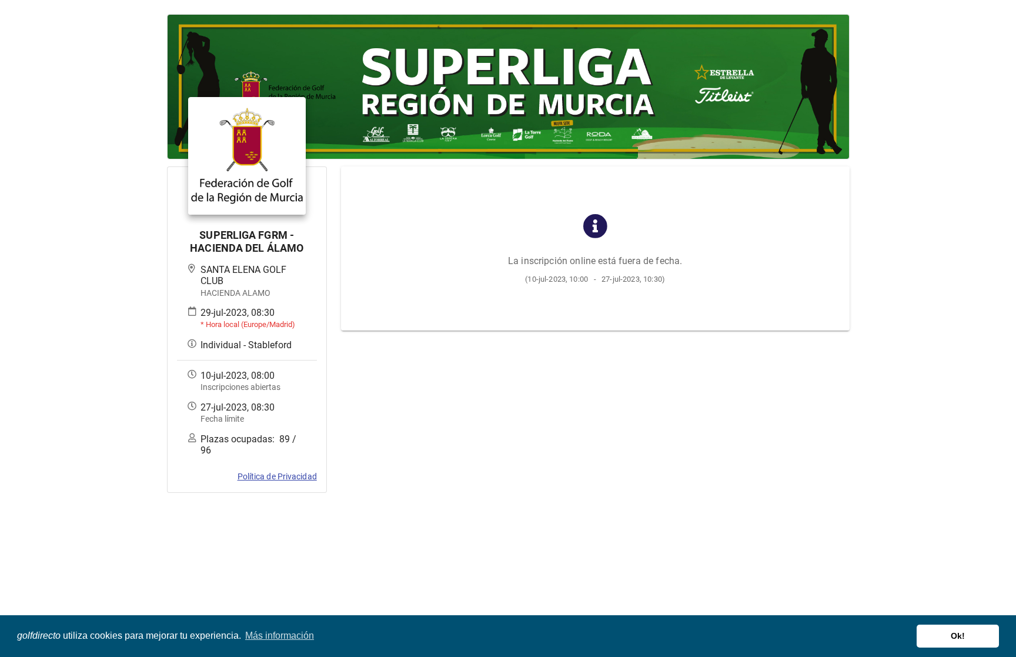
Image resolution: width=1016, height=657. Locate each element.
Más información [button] (279, 636)
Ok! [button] (958, 636)
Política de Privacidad (277, 476)
